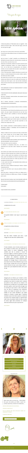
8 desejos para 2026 (7, 414)
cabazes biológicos (14, 359)
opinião (14, 366)
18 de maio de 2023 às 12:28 (12, 211)
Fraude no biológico (8, 408)
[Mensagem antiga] (26, 329)
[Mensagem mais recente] (1, 329)
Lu (4, 211)
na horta (14, 363)
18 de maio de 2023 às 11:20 (20, 202)
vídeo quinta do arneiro (14, 368)
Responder (7, 208)
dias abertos (14, 361)
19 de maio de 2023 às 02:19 (15, 232)
